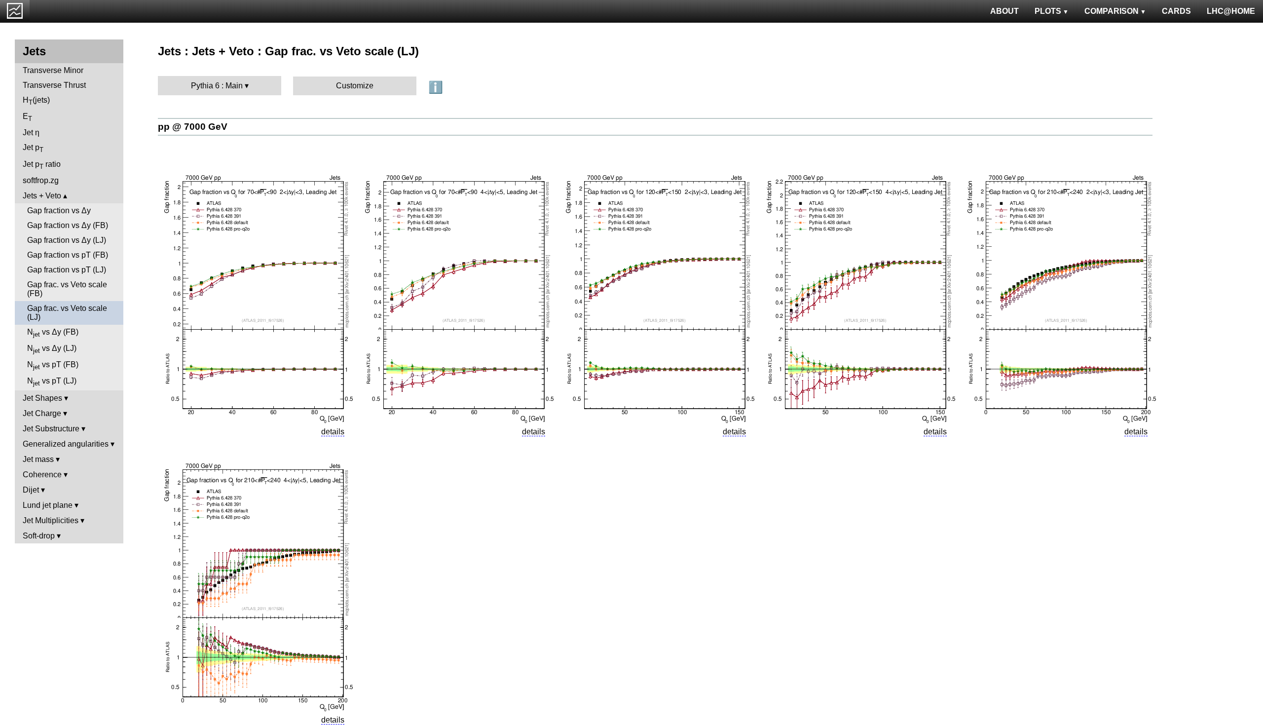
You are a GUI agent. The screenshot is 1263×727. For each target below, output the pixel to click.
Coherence (42, 474)
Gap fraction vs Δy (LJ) (66, 240)
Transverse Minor (53, 70)
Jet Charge (42, 413)
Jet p (33, 148)
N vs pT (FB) (52, 365)
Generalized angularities (66, 444)
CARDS (1176, 11)
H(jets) (36, 101)
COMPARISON (1111, 11)
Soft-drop (39, 536)
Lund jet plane (48, 505)
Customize (354, 85)
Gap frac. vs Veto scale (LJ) (67, 312)
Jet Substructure (51, 428)
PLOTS (1048, 11)
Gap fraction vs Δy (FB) (67, 225)
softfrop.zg (41, 180)
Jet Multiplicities (50, 520)
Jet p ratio (42, 165)
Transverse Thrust (54, 85)
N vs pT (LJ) (51, 382)
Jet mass (38, 459)
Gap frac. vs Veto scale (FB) (67, 289)
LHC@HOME (1231, 11)
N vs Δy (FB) (52, 333)
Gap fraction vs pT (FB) (67, 255)
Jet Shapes (42, 398)
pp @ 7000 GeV (192, 126)
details (332, 431)
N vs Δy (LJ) (51, 349)
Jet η (31, 132)
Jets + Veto (42, 195)
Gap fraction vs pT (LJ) (66, 270)
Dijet (31, 490)
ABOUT (1004, 11)
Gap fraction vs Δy (59, 210)
